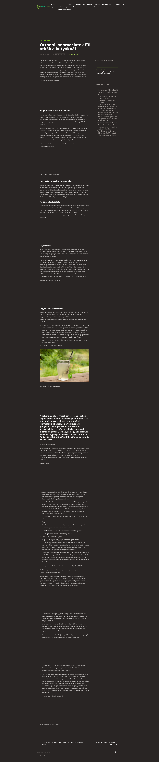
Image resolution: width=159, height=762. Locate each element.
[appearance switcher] (123, 4)
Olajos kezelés (104, 98)
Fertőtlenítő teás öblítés (107, 96)
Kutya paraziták (45, 40)
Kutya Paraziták (60, 54)
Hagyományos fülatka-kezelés (107, 90)
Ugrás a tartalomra (45, 1)
